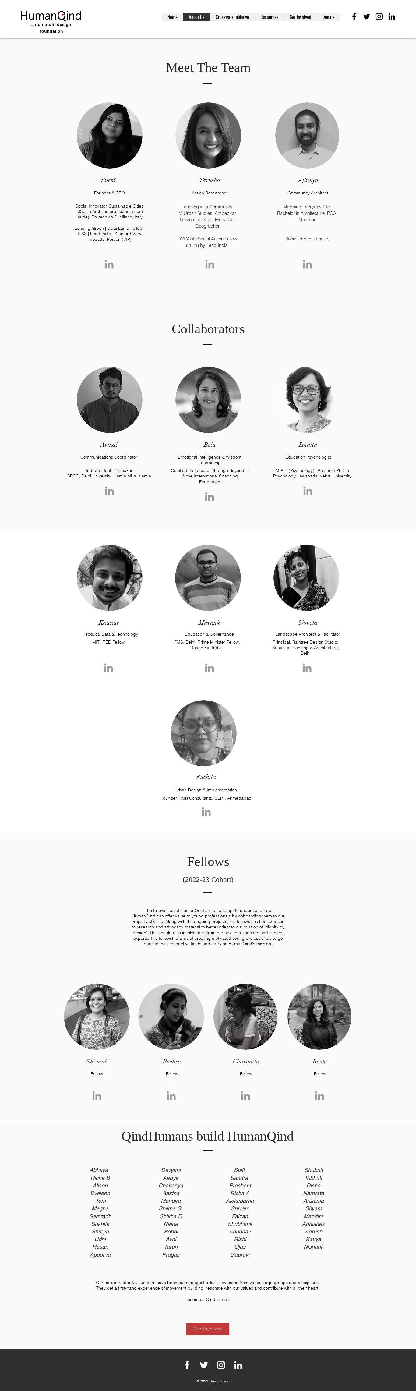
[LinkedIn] (391, 16)
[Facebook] (354, 16)
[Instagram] (379, 16)
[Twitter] (366, 16)
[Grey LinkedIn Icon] (109, 264)
